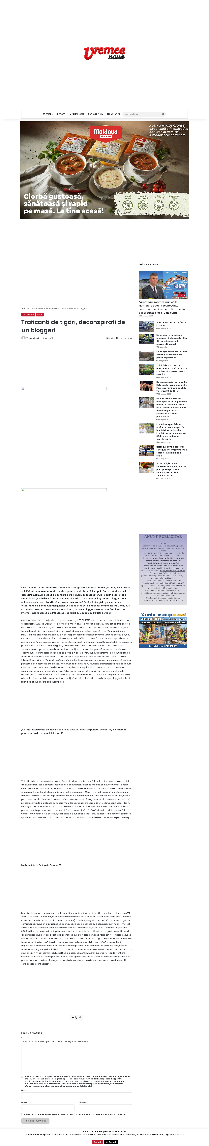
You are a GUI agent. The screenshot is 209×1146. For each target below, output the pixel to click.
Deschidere (36, 308)
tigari (77, 1017)
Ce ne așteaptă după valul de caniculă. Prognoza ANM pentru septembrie (171, 354)
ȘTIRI (48, 114)
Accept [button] (97, 1142)
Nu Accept (111, 1142)
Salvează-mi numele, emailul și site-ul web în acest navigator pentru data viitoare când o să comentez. (75, 1114)
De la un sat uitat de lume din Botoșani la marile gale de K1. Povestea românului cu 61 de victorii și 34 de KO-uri (171, 386)
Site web (83, 1102)
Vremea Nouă (32, 338)
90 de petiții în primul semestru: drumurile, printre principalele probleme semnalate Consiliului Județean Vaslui (171, 469)
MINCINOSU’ (78, 114)
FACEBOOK (114, 114)
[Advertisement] (104, 20)
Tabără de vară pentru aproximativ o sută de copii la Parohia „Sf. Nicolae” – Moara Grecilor (172, 370)
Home (26, 308)
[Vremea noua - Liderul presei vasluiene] (104, 53)
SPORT (62, 114)
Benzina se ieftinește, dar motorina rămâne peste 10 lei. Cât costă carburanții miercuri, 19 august (171, 339)
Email (24, 1102)
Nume (24, 1090)
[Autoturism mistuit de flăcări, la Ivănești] (146, 326)
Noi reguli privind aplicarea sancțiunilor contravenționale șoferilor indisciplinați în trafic (171, 451)
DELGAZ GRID (96, 114)
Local (39, 314)
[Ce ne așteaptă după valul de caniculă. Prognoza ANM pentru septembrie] (146, 355)
